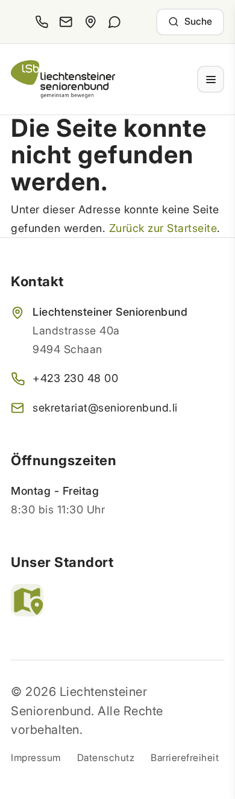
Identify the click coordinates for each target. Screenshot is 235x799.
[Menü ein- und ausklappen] (210, 79)
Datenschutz (106, 757)
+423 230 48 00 (75, 378)
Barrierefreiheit (185, 757)
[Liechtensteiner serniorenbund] (63, 79)
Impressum (36, 757)
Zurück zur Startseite (163, 228)
